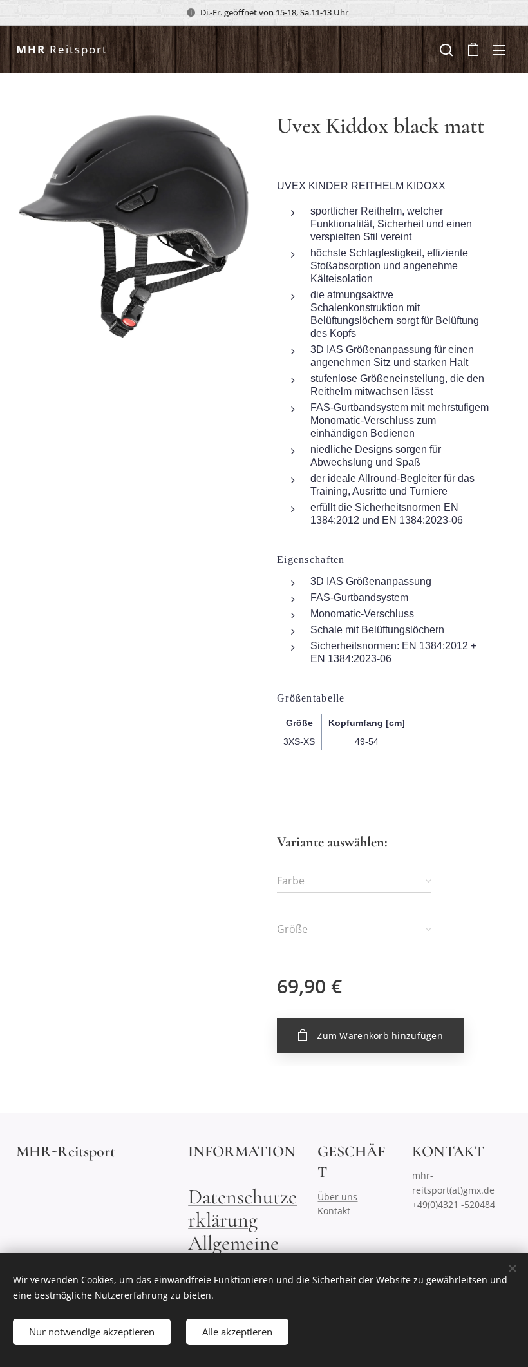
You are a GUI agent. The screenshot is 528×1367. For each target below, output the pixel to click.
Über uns (337, 1196)
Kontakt (333, 1211)
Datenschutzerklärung (242, 1208)
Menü (499, 49)
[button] (446, 49)
